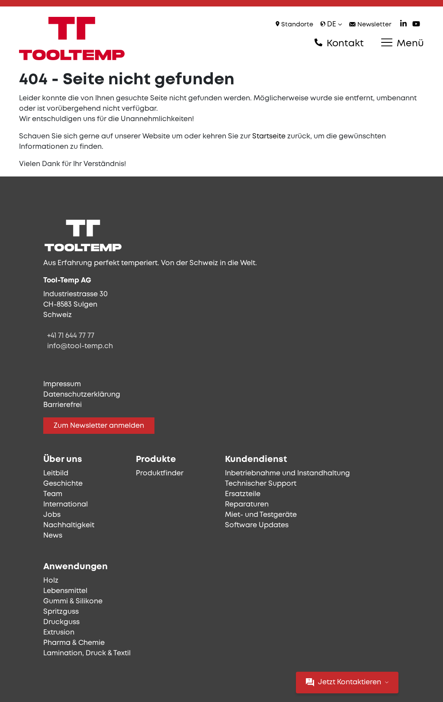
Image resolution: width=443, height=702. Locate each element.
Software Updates (257, 525)
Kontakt (344, 43)
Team (52, 494)
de (331, 24)
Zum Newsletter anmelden (99, 426)
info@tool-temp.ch (80, 346)
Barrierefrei (62, 405)
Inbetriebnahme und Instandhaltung (287, 473)
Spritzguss (61, 612)
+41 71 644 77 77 (70, 336)
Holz (50, 580)
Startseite (269, 136)
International (65, 504)
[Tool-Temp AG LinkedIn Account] (403, 24)
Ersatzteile (242, 494)
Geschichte (63, 484)
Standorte (296, 25)
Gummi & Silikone (73, 601)
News (52, 535)
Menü (409, 43)
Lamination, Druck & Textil (87, 653)
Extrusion (58, 632)
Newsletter (374, 25)
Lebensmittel (65, 591)
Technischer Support (260, 484)
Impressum (62, 384)
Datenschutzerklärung (81, 394)
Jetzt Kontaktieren (349, 682)
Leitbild (55, 473)
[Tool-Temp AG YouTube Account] (416, 24)
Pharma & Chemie (74, 643)
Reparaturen (247, 504)
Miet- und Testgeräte (261, 515)
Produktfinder (159, 473)
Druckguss (61, 622)
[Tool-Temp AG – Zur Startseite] (72, 38)
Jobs (52, 515)
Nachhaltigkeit (68, 525)
